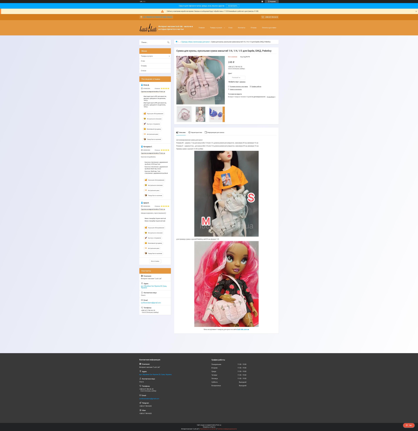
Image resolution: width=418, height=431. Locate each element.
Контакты (241, 28)
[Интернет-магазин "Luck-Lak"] (148, 28)
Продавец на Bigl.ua (209, 427)
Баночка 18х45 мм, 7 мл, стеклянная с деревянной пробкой (156, 172)
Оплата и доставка (269, 28)
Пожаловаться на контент (208, 429)
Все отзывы (155, 261)
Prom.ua (218, 425)
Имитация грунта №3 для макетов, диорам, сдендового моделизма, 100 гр (155, 105)
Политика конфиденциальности (227, 429)
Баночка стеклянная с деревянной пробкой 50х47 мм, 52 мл (156, 168)
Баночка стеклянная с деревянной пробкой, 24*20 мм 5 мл (156, 163)
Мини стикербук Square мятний (155, 221)
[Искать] (168, 42)
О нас (230, 28)
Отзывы (254, 28)
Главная (202, 28)
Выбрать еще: (237, 82)
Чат (410, 425)
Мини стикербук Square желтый (155, 218)
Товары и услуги (216, 28)
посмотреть (232, 6)
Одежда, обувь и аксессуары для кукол (195, 42)
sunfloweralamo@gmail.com (151, 303)
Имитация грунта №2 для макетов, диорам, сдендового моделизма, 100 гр (155, 98)
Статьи (143, 71)
